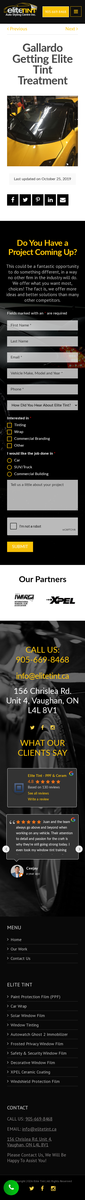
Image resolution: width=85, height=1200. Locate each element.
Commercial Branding (32, 439)
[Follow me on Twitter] (32, 727)
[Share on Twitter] (25, 200)
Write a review (38, 799)
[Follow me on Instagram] (52, 727)
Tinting (20, 425)
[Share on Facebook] (12, 200)
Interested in (19, 418)
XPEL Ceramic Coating (30, 1072)
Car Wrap (19, 1006)
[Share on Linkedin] (50, 200)
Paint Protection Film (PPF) (35, 996)
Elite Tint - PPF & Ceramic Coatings (56, 776)
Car (17, 460)
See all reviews (38, 793)
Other (19, 445)
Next (70, 29)
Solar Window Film (28, 1015)
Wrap (18, 432)
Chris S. (32, 868)
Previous (18, 29)
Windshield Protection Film (35, 1081)
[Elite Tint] (21, 5)
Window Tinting (25, 1025)
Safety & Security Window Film (39, 1053)
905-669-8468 (39, 1119)
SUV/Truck (23, 467)
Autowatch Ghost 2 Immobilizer (39, 1034)
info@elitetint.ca (42, 676)
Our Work (19, 949)
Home (16, 939)
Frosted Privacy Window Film (37, 1043)
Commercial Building (31, 474)
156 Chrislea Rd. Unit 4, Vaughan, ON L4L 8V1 (42, 701)
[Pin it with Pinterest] (37, 200)
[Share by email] (62, 200)
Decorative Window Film (33, 1062)
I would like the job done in (31, 453)
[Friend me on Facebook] (43, 727)
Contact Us (20, 958)
